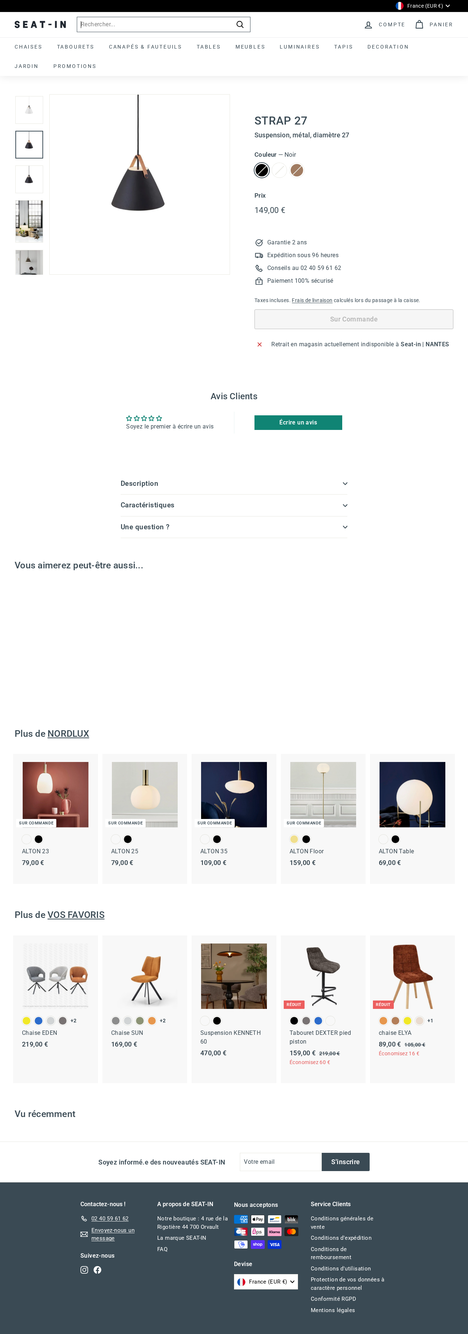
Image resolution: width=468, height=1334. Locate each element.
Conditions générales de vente (342, 1222)
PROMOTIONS (75, 66)
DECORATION (388, 47)
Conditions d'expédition (341, 1238)
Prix (260, 195)
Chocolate (297, 170)
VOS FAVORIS (76, 915)
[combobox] (163, 24)
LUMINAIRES (300, 47)
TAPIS (343, 47)
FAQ (162, 1249)
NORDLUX (68, 733)
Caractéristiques (148, 505)
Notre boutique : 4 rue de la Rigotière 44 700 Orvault (192, 1222)
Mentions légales (333, 1310)
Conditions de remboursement (331, 1253)
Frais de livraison (312, 300)
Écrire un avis (298, 422)
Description (139, 483)
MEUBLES (250, 47)
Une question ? (145, 527)
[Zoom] (140, 184)
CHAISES (28, 47)
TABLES (209, 47)
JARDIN (27, 66)
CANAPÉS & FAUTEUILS (145, 47)
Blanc (279, 170)
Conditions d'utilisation (341, 1268)
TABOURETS (75, 47)
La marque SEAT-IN (182, 1238)
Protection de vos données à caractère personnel (348, 1283)
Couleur (275, 154)
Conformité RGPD (333, 1299)
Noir (261, 170)
